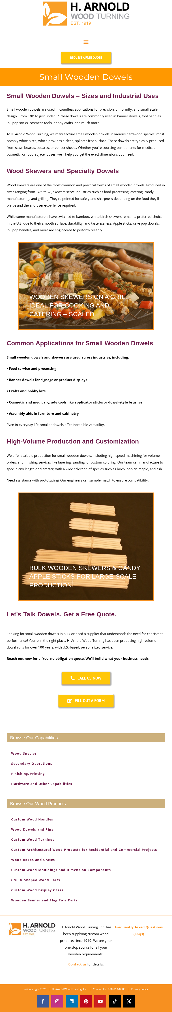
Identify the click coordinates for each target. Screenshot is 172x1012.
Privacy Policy (139, 989)
